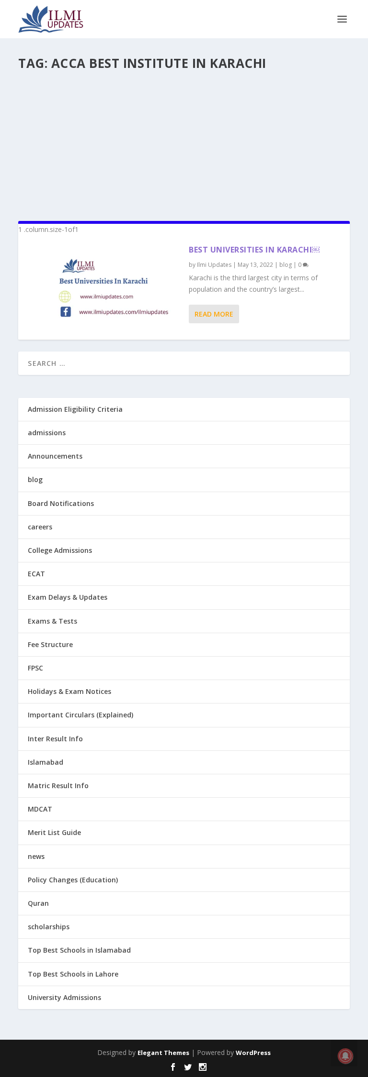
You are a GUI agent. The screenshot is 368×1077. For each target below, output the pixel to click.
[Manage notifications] (345, 1056)
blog (285, 265)
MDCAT (40, 808)
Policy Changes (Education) (73, 879)
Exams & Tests (52, 621)
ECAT (36, 573)
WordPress (253, 1052)
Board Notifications (61, 503)
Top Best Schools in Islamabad (79, 950)
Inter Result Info (55, 738)
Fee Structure (50, 644)
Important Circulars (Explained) (80, 714)
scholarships (48, 926)
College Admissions (60, 550)
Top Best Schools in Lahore (73, 973)
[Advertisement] (183, 142)
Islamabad (45, 762)
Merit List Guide (54, 832)
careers (40, 526)
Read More (214, 314)
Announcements (55, 456)
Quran (38, 903)
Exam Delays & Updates (67, 597)
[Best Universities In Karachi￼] (103, 287)
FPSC (35, 667)
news (36, 856)
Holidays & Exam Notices (69, 691)
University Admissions (64, 997)
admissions (47, 432)
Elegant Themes (163, 1052)
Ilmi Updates (214, 265)
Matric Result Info (58, 785)
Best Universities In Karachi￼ (254, 249)
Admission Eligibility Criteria (75, 409)
